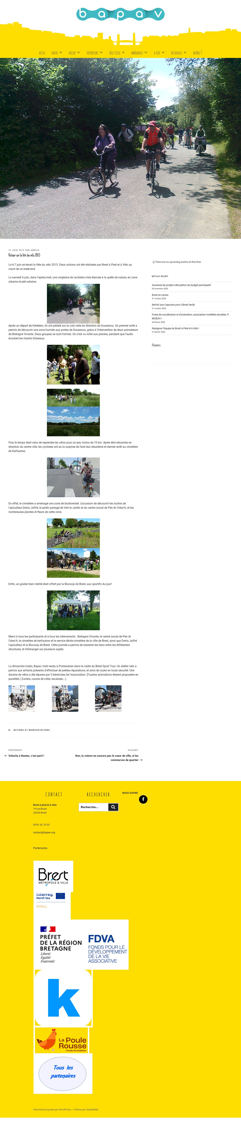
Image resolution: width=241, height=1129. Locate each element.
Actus (42, 52)
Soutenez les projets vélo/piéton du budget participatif (181, 285)
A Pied (157, 52)
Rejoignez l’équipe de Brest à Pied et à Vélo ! (175, 328)
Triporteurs (92, 52)
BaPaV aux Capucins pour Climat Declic (173, 304)
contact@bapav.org (44, 832)
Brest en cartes (160, 295)
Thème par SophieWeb (86, 1109)
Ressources (176, 52)
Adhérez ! (197, 52)
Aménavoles (137, 52)
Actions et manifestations (31, 730)
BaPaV (55, 52)
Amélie (35, 250)
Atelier (72, 52)
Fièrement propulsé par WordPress (52, 1109)
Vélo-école (114, 52)
